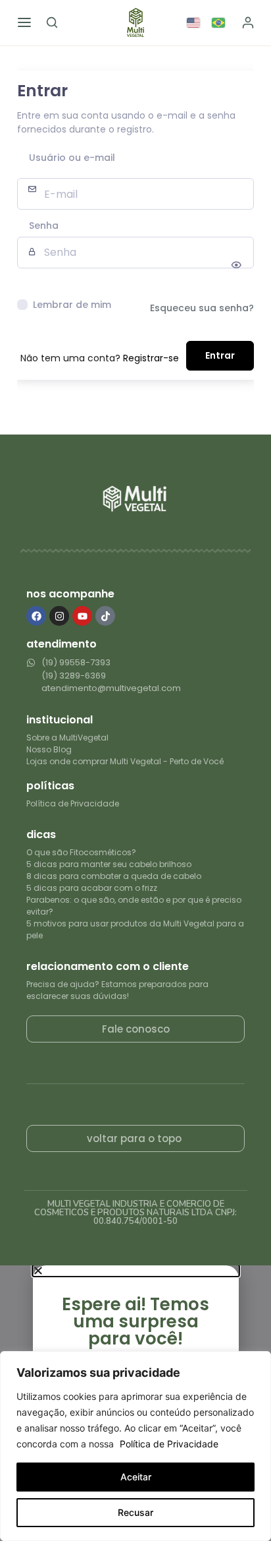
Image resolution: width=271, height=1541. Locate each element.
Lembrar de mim (72, 304)
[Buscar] (52, 22)
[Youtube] (82, 616)
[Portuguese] (219, 22)
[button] (136, 1270)
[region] (135, 1446)
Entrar (220, 355)
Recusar (135, 1512)
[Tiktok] (105, 616)
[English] (194, 22)
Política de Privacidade (169, 1443)
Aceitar (135, 1476)
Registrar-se (151, 358)
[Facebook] (36, 616)
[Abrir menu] (24, 22)
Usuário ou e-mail (72, 158)
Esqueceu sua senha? (202, 308)
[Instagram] (59, 616)
